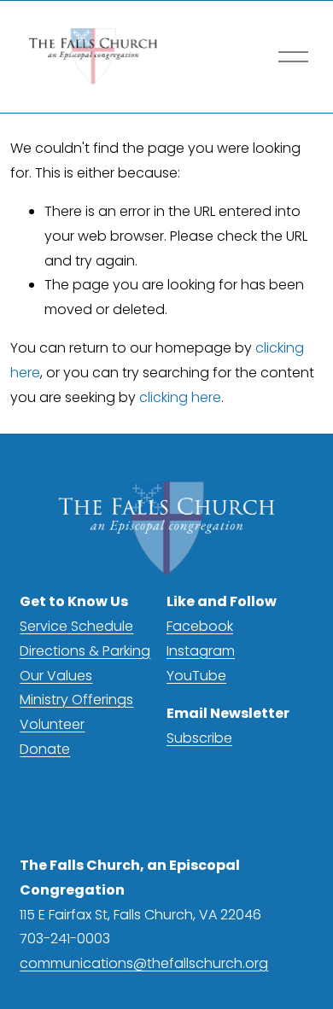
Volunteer (52, 724)
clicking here (180, 397)
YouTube (196, 675)
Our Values (56, 675)
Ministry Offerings (76, 699)
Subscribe (199, 738)
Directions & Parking (85, 651)
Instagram (200, 651)
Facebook (199, 626)
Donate (45, 749)
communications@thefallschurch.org (144, 963)
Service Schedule (76, 626)
